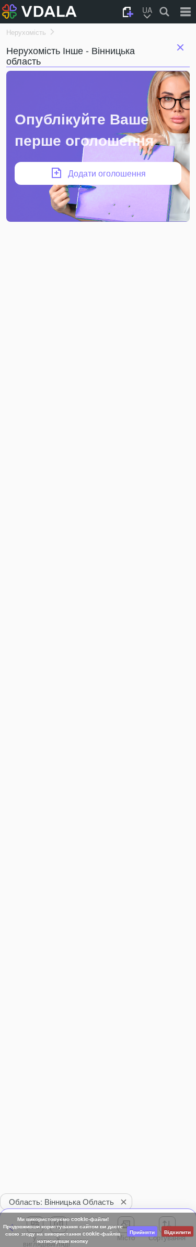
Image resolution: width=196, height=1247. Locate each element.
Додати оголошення (107, 173)
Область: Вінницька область (61, 1201)
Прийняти (142, 1232)
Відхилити (177, 1232)
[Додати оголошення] (128, 12)
